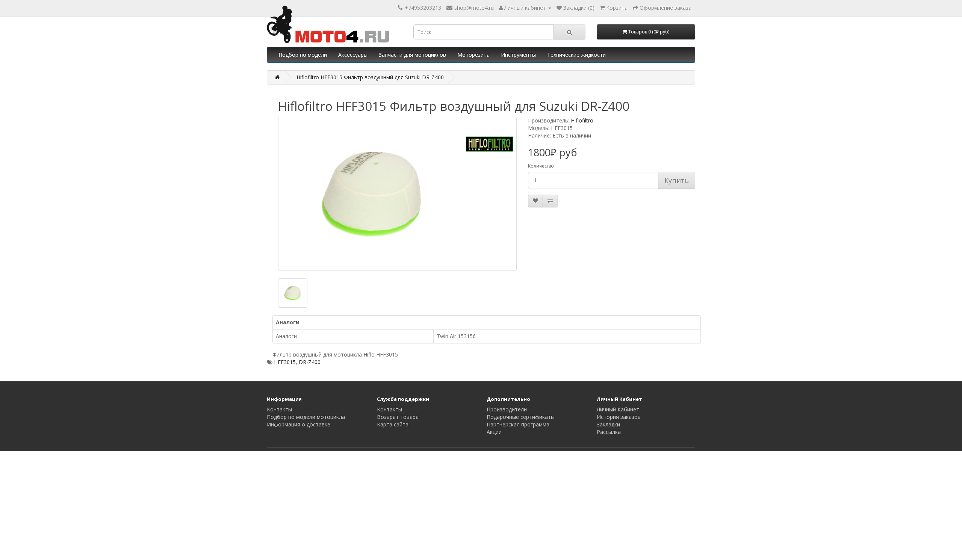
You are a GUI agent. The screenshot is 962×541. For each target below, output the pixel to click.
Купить (676, 180)
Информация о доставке (298, 424)
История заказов (619, 416)
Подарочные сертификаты (521, 416)
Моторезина (473, 54)
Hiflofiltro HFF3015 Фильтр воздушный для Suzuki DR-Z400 (370, 77)
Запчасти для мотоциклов (412, 54)
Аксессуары (353, 54)
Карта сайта (392, 424)
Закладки (608, 424)
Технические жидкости (576, 54)
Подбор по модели (302, 54)
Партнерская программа (518, 424)
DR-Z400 (310, 362)
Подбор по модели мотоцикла (306, 416)
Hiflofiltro (582, 120)
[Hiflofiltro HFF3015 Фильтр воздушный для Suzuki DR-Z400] (397, 194)
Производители (507, 409)
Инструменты (518, 54)
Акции (494, 431)
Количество (541, 166)
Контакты (279, 409)
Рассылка (609, 431)
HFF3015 (285, 362)
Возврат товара (398, 416)
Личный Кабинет (618, 409)
